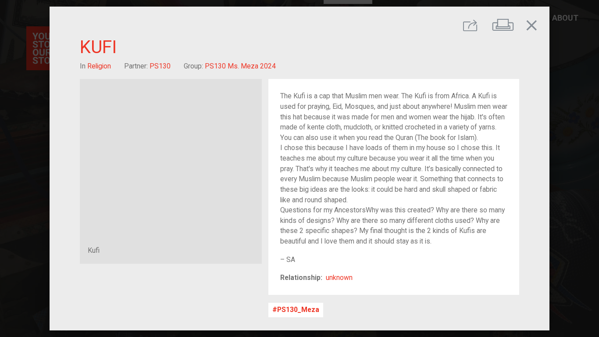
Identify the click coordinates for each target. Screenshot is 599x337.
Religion (99, 66)
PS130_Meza (298, 310)
